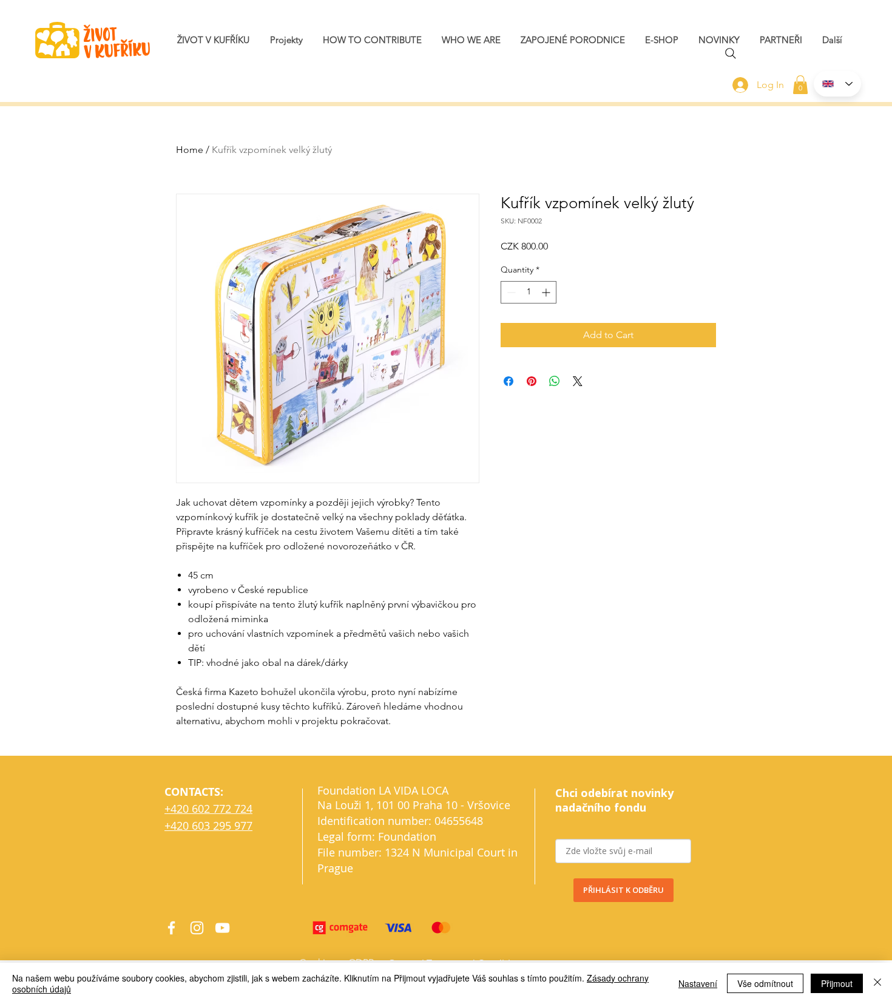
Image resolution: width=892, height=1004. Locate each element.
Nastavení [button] (697, 983)
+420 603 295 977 (208, 825)
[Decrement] (510, 292)
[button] (718, 40)
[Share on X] (577, 381)
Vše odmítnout (765, 983)
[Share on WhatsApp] (554, 381)
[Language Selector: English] (837, 84)
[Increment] (547, 292)
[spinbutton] (528, 292)
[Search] (730, 53)
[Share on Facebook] (508, 381)
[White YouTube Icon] (222, 928)
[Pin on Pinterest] (531, 381)
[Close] (877, 983)
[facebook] (171, 928)
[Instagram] (197, 928)
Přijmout (837, 983)
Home (189, 149)
